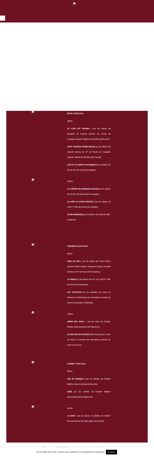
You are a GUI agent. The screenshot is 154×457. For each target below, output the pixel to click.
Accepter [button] (111, 452)
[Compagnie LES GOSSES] (77, 7)
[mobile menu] (2, 18)
